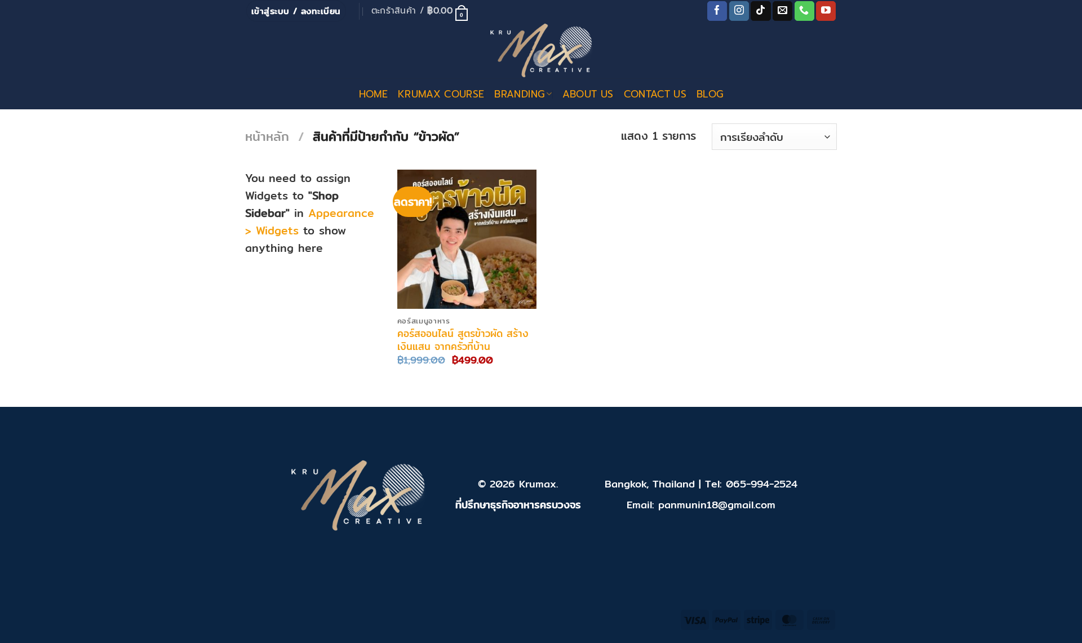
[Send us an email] (782, 11)
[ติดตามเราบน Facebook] (717, 11)
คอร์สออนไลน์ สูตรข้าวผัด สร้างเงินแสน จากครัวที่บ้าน (463, 340)
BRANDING (519, 94)
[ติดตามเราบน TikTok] (760, 11)
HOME (373, 94)
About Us (588, 94)
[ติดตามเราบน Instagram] (739, 11)
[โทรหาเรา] (804, 11)
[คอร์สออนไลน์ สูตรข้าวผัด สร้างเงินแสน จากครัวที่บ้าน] (466, 239)
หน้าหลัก (267, 136)
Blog (710, 94)
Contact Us (655, 94)
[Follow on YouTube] (826, 11)
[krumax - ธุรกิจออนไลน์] (541, 50)
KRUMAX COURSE (441, 94)
